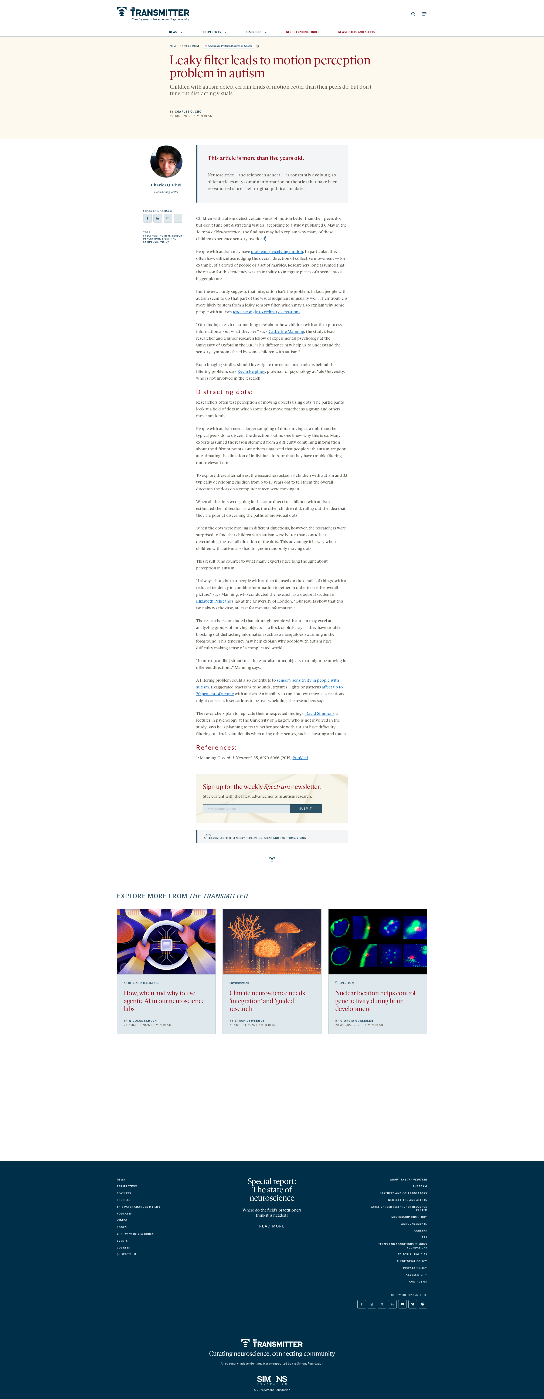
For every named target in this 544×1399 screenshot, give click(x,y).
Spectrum (190, 46)
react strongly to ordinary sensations (266, 312)
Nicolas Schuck (143, 1021)
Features (124, 1193)
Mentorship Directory (409, 1217)
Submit (305, 808)
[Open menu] (424, 13)
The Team (420, 1186)
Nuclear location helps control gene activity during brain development (375, 1001)
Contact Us (418, 1281)
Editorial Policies (412, 1254)
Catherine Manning (286, 332)
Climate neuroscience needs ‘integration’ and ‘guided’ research (267, 1001)
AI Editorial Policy (412, 1261)
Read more (272, 1226)
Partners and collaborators (403, 1193)
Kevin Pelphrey (251, 372)
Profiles (123, 1200)
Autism (165, 235)
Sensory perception (248, 838)
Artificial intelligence (141, 983)
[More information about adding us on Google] (257, 46)
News (173, 32)
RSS (424, 1237)
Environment (239, 983)
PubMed (300, 758)
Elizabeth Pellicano (213, 601)
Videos (122, 1220)
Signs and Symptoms (279, 838)
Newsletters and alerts (407, 1200)
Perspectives (211, 32)
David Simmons (320, 714)
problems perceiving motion (277, 252)
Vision (165, 241)
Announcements (414, 1223)
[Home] (272, 1343)
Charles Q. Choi (189, 112)
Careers (420, 1230)
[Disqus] (272, 1101)
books (135, 1234)
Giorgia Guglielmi (356, 1021)
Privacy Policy (415, 1268)
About (408, 1179)
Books (122, 1227)
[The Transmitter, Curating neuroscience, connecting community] (153, 14)
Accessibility (416, 1274)
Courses (123, 1247)
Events (122, 1240)
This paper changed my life (139, 1206)
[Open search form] (413, 14)
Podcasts (124, 1213)
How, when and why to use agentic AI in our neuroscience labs (164, 1001)
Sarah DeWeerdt (250, 1021)
